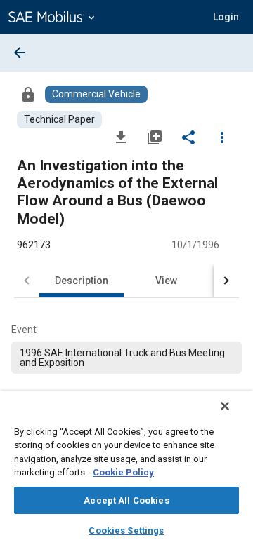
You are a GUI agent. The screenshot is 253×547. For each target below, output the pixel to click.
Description (81, 280)
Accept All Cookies (126, 500)
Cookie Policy (123, 472)
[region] (126, 469)
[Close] (225, 406)
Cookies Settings (126, 530)
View (166, 280)
